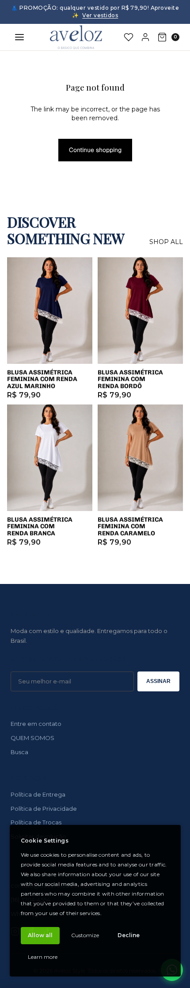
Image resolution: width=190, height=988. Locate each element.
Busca (19, 751)
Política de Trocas (36, 822)
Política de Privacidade (44, 808)
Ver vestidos (100, 15)
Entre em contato (36, 723)
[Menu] (19, 37)
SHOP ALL (166, 242)
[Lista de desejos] (128, 37)
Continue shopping (95, 150)
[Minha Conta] (145, 37)
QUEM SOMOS (32, 737)
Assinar (158, 681)
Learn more (42, 957)
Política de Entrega (38, 794)
